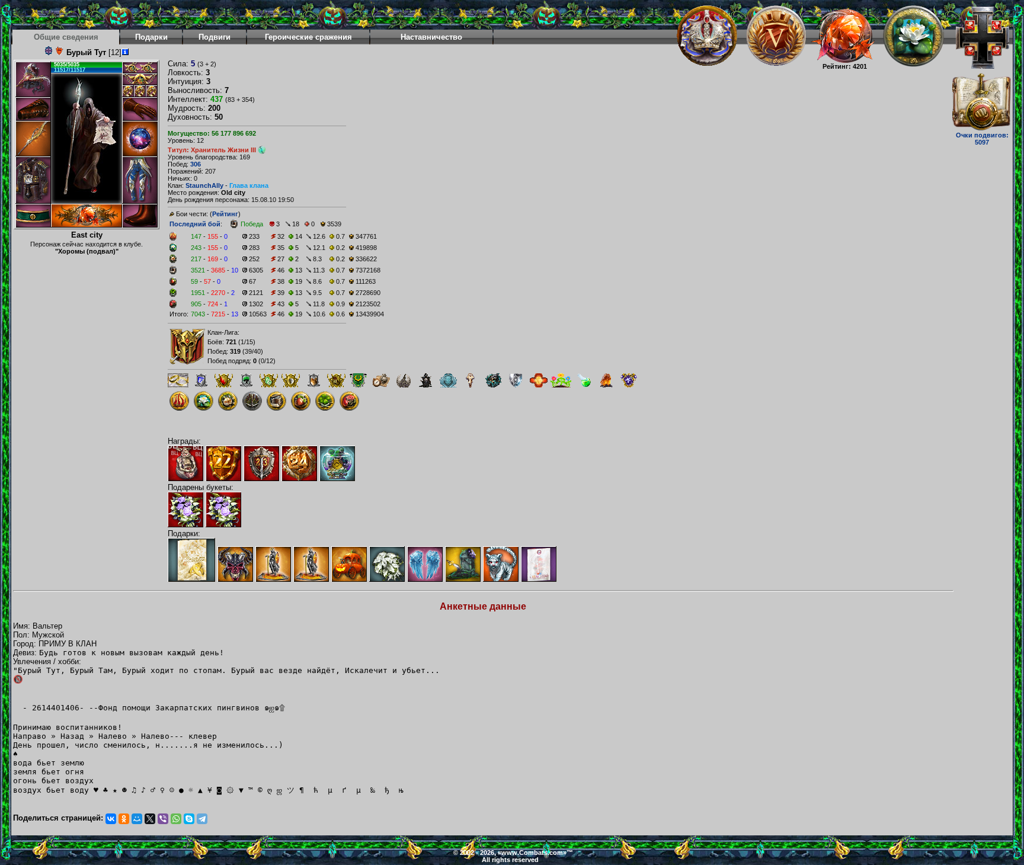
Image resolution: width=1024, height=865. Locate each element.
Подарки (151, 37)
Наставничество (431, 37)
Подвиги (215, 37)
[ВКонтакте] (110, 818)
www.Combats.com (532, 852)
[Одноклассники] (124, 818)
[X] (150, 818)
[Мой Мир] (137, 818)
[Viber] (163, 818)
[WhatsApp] (176, 818)
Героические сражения (308, 37)
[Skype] (189, 818)
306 (195, 164)
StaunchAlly (204, 185)
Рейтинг (225, 213)
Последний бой (194, 224)
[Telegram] (202, 818)
